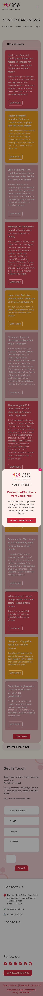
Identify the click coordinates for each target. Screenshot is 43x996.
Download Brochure (21, 520)
